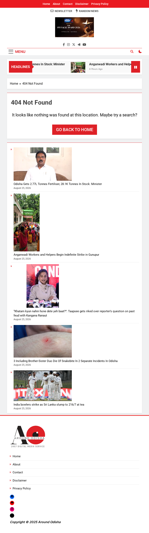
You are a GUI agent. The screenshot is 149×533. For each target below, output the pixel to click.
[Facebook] (12, 496)
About (56, 3)
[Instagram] (12, 509)
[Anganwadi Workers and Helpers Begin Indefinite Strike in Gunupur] (73, 69)
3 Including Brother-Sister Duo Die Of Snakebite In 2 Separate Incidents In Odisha (66, 361)
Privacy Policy (99, 3)
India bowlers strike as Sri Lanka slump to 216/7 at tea (49, 404)
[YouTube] (12, 502)
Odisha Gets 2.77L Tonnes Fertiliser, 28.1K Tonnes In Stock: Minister (58, 184)
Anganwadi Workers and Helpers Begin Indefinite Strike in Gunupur (56, 254)
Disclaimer (81, 3)
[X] (12, 515)
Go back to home (74, 129)
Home (46, 3)
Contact (68, 3)
